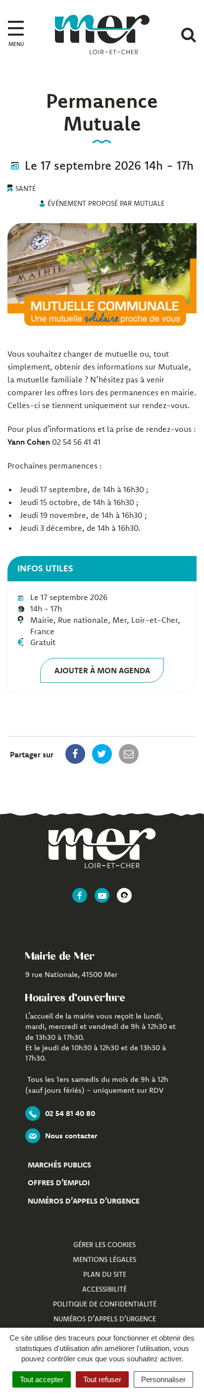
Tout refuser (102, 1379)
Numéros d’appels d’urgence (84, 1201)
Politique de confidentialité (104, 1304)
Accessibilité (104, 1289)
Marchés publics (59, 1164)
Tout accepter (41, 1379)
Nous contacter (71, 1135)
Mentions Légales (104, 1259)
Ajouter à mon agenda (102, 670)
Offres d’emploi (59, 1182)
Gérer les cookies (104, 1244)
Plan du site (104, 1274)
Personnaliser (163, 1379)
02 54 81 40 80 (70, 1113)
